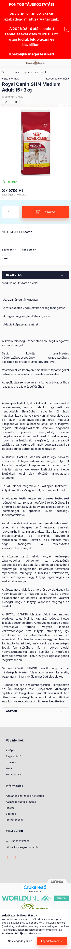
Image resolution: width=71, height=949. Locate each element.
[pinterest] (16, 102)
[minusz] (16, 215)
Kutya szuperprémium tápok (30, 72)
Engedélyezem (50, 941)
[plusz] (16, 209)
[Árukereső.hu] (35, 887)
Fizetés (10, 807)
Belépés (11, 750)
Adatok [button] (11, 711)
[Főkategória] (3, 72)
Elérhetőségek (14, 819)
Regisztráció (13, 756)
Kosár (9, 768)
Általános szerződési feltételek (25, 795)
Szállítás (11, 813)
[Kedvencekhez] (63, 106)
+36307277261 (19, 841)
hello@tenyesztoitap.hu (24, 847)
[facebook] (6, 102)
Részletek (28, 249)
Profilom (11, 762)
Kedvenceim (13, 774)
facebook (7, 857)
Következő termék (57, 78)
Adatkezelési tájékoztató (21, 801)
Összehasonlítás (6, 259)
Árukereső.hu (35, 891)
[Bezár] (66, 29)
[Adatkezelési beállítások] (15, 857)
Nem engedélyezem (20, 941)
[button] (35, 142)
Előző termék (11, 78)
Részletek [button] (14, 274)
